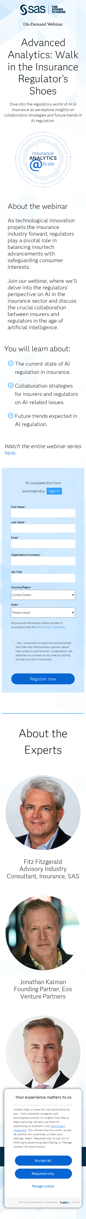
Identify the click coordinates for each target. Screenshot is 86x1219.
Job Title (16, 572)
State (15, 604)
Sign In (54, 491)
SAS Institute (43, 14)
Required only (43, 1173)
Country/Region (21, 587)
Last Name (18, 522)
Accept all (43, 1160)
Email (15, 537)
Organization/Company (26, 554)
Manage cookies (43, 1186)
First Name (18, 507)
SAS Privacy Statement (51, 627)
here (9, 452)
